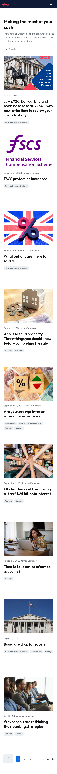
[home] (6, 4)
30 (53, 759)
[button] (51, 4)
